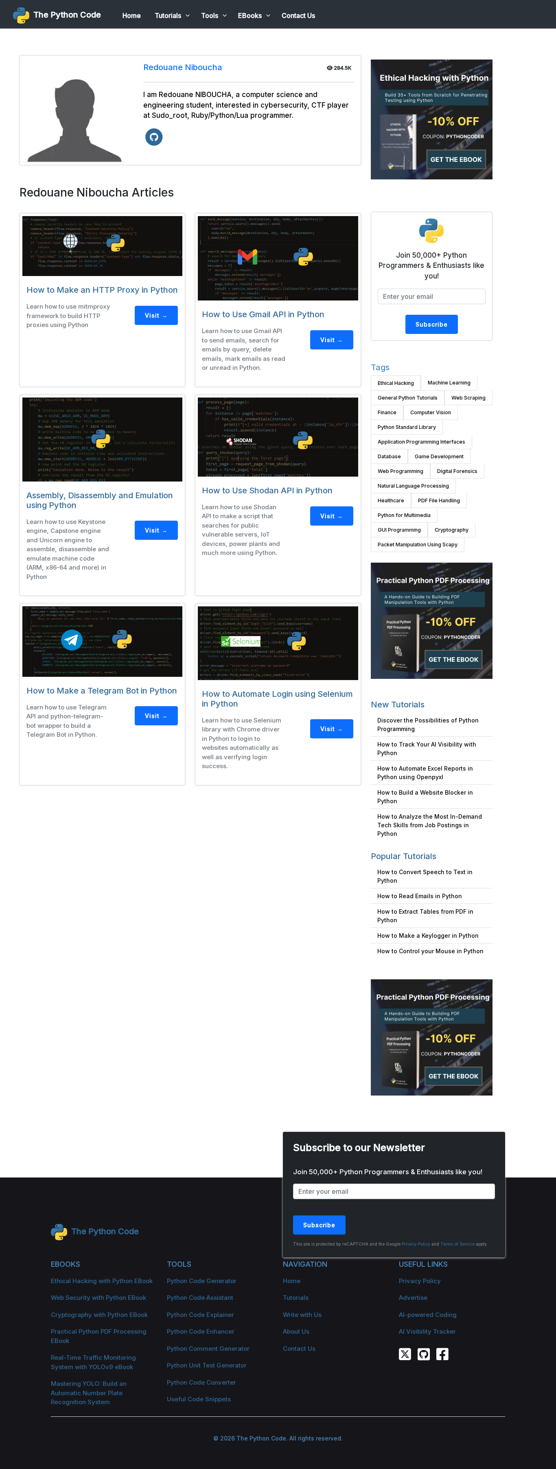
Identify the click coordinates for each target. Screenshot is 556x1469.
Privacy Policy (416, 1243)
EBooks (250, 15)
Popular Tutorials (403, 856)
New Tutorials (398, 704)
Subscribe (432, 324)
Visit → (156, 315)
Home (132, 15)
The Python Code (65, 15)
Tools (209, 15)
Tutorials (168, 15)
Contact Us (298, 15)
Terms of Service (457, 1243)
